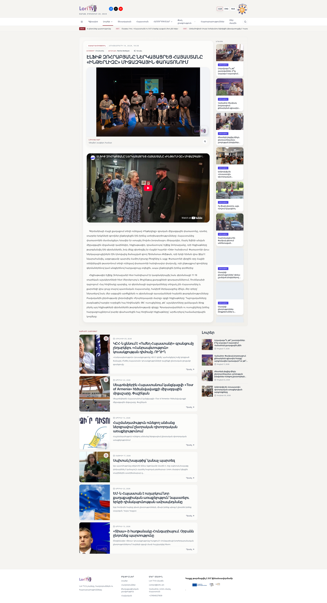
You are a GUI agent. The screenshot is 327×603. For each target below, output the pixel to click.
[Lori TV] (88, 7)
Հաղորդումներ (128, 585)
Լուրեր (124, 581)
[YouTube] (121, 9)
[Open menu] (81, 21)
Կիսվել (139, 51)
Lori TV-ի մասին (156, 581)
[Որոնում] (245, 21)
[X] (116, 9)
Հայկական (126, 595)
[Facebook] (111, 9)
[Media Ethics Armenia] (242, 9)
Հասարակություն (97, 46)
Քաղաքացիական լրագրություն (130, 590)
